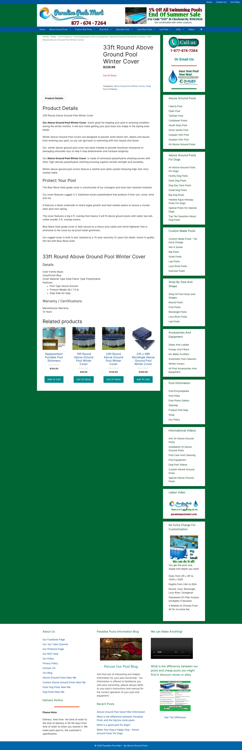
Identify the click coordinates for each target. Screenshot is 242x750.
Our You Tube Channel (55, 644)
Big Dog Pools (176, 194)
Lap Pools (164, 29)
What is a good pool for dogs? (114, 725)
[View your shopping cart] (201, 29)
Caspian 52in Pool (179, 139)
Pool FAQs (174, 395)
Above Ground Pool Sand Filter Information (121, 712)
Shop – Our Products (61, 36)
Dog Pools (104, 29)
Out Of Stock (83, 379)
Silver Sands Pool (178, 130)
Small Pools (175, 256)
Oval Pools (175, 307)
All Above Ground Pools (182, 144)
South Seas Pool (178, 125)
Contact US (49, 668)
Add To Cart (54, 379)
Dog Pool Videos (178, 464)
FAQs (178, 29)
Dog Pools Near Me (53, 691)
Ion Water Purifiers (179, 354)
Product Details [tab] (54, 98)
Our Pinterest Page (53, 649)
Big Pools (174, 251)
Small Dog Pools (178, 190)
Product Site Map (178, 410)
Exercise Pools (177, 271)
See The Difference (175, 717)
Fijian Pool (174, 111)
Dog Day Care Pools (180, 185)
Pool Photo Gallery (179, 400)
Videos (191, 29)
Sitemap (173, 405)
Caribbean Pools (178, 120)
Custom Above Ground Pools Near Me (64, 682)
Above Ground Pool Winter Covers (127, 36)
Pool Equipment (177, 460)
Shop (171, 414)
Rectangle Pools (178, 312)
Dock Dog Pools (177, 180)
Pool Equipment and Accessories (91, 36)
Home (209, 2)
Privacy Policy (50, 663)
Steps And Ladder (179, 344)
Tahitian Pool (176, 115)
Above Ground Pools (58, 29)
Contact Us (221, 2)
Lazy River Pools (144, 29)
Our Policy (235, 2)
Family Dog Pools (178, 175)
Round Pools (176, 302)
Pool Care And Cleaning (182, 455)
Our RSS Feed (50, 653)
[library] (121, 649)
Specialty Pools (123, 29)
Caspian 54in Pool (179, 134)
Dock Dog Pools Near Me (57, 687)
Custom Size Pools (83, 29)
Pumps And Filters (179, 349)
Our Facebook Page (54, 639)
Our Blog (47, 672)
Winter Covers (176, 363)
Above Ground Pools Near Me (59, 677)
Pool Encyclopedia (179, 391)
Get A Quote (176, 247)
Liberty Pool (175, 106)
